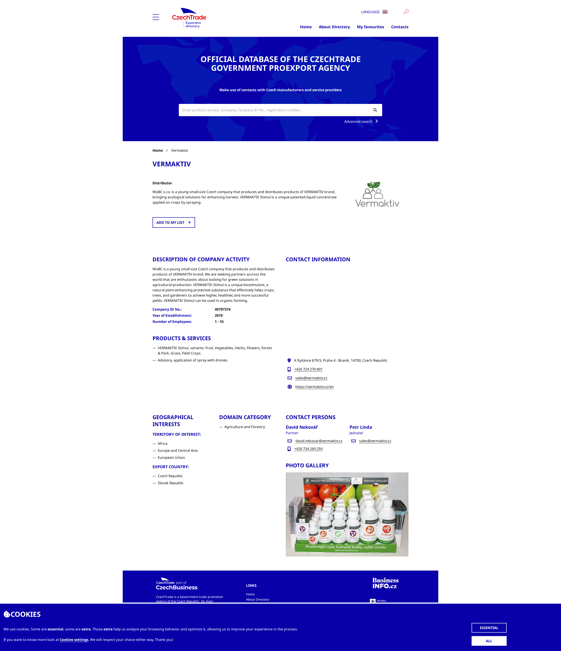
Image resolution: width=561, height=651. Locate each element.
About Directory (334, 26)
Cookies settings (74, 639)
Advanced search (358, 121)
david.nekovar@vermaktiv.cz (319, 440)
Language (371, 11)
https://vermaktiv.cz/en (314, 386)
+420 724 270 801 (308, 369)
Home (306, 26)
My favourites (370, 26)
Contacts (399, 26)
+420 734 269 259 (308, 448)
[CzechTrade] (210, 18)
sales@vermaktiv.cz (311, 377)
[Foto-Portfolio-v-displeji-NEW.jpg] (347, 514)
